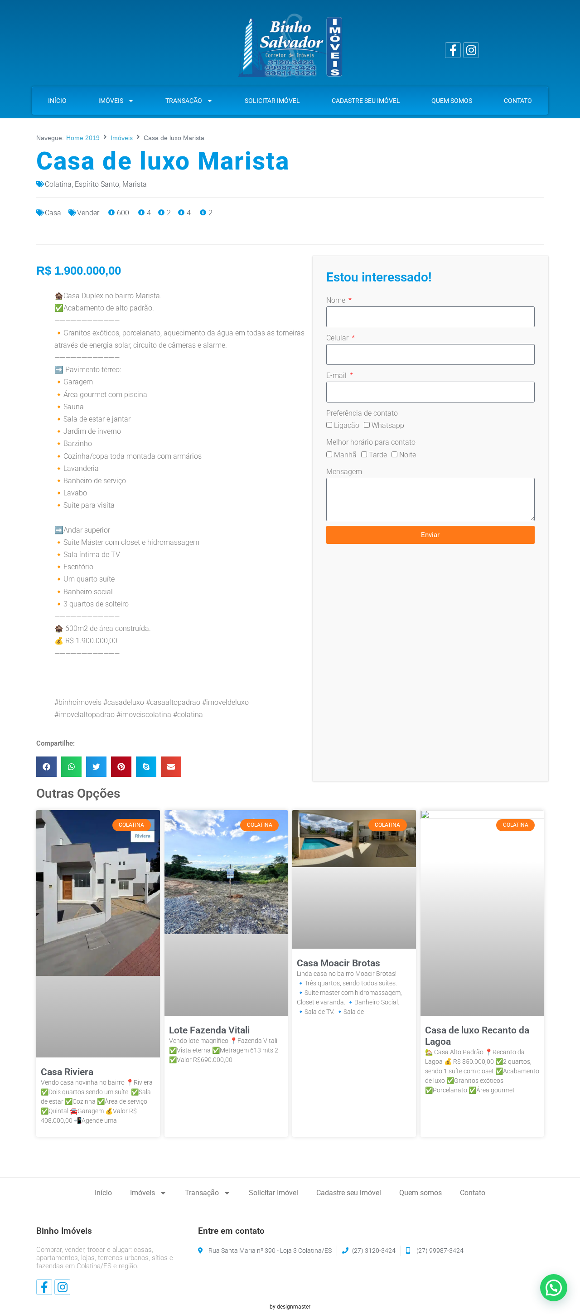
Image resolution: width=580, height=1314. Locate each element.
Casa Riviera (67, 1072)
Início (57, 100)
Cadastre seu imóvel (366, 100)
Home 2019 (83, 137)
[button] (46, 766)
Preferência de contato (362, 413)
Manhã (345, 455)
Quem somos (451, 100)
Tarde (378, 455)
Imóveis (110, 100)
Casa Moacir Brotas (338, 963)
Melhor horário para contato (371, 442)
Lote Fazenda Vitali (209, 1030)
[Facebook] (453, 50)
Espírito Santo (97, 184)
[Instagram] (471, 50)
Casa (53, 212)
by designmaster (290, 1307)
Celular (338, 338)
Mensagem (344, 471)
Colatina (58, 184)
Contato (518, 100)
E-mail (337, 375)
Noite (407, 455)
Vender (88, 212)
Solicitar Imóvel (272, 100)
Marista (134, 184)
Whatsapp (388, 425)
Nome (336, 300)
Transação (183, 100)
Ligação (346, 425)
